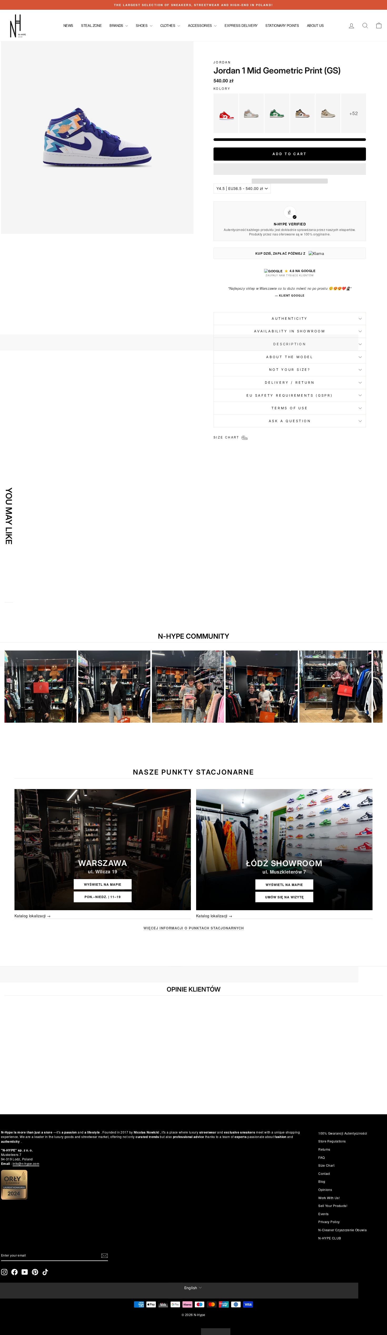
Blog (321, 1181)
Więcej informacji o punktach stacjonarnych (193, 928)
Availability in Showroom (289, 331)
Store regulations (332, 1141)
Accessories (200, 25)
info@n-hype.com (26, 1163)
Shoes (142, 25)
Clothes (168, 25)
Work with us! (329, 1197)
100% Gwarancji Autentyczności (342, 1133)
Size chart (326, 1165)
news (68, 25)
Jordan (222, 62)
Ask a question (290, 421)
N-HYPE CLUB (329, 1238)
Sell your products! (332, 1205)
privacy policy (329, 1221)
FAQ (321, 1157)
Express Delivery (241, 25)
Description (289, 344)
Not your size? (289, 370)
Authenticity (290, 319)
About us (315, 25)
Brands (117, 25)
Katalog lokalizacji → (32, 915)
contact (324, 1173)
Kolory (222, 89)
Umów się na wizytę (284, 897)
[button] (290, 169)
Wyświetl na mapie (102, 884)
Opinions (325, 1189)
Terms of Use (289, 408)
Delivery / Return (289, 383)
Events (323, 1213)
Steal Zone (91, 25)
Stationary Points (282, 25)
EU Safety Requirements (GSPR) (289, 395)
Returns (324, 1149)
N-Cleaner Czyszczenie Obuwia (342, 1230)
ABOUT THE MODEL (289, 357)
